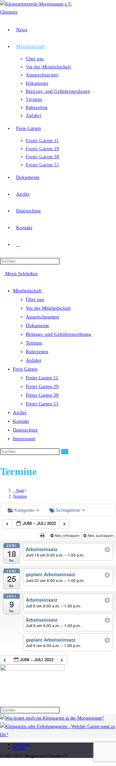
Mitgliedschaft (27, 290)
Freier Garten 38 (42, 395)
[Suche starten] (65, 452)
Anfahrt (33, 360)
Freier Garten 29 (42, 386)
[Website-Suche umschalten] (18, 244)
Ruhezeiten (37, 351)
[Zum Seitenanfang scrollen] (2, 762)
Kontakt (21, 421)
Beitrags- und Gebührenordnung (58, 334)
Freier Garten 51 (42, 403)
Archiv (20, 412)
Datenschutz (25, 429)
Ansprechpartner (42, 316)
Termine (34, 342)
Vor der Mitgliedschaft (48, 308)
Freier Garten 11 (42, 377)
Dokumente (37, 325)
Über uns (35, 299)
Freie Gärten (25, 369)
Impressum (24, 438)
